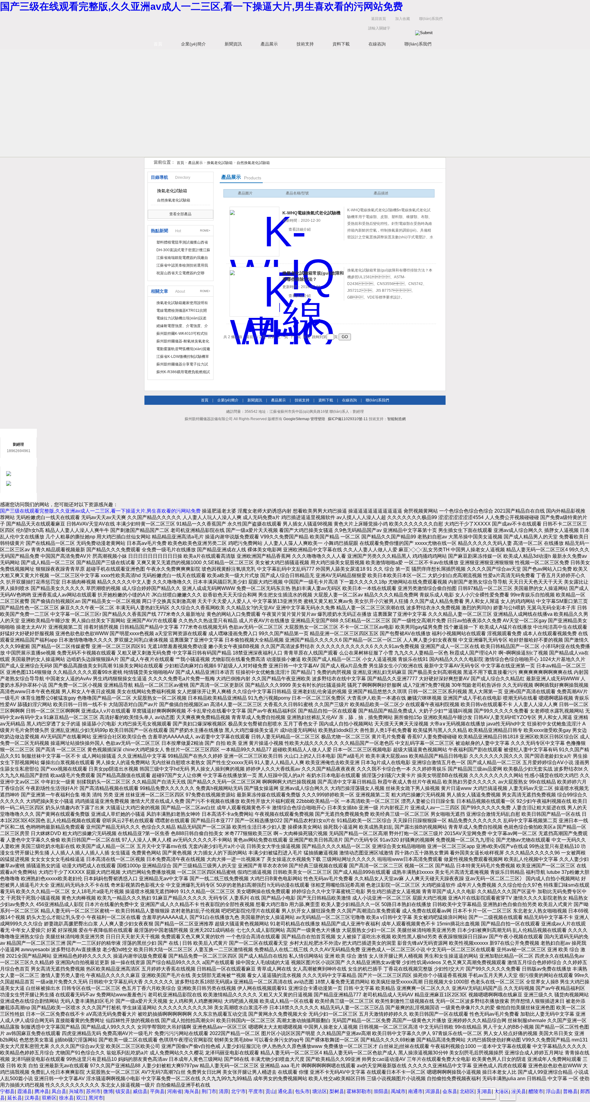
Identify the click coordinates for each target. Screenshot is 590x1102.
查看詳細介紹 (300, 229)
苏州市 (93, 1091)
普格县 (570, 1091)
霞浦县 (24, 1091)
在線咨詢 (377, 43)
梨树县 (336, 1091)
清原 (224, 1091)
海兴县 (191, 1091)
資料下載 (341, 43)
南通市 (415, 1091)
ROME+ (205, 230)
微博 (108, 1091)
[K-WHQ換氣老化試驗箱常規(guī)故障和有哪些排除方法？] (254, 292)
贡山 (270, 1091)
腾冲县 (41, 1091)
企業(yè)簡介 (193, 43)
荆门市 (209, 1091)
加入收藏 (402, 19)
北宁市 (238, 1091)
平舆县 (157, 1091)
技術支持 (305, 43)
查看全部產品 (180, 214)
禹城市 (398, 1091)
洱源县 (432, 1091)
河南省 (174, 1091)
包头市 (302, 1091)
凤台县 (59, 1091)
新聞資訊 (233, 43)
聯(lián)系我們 (430, 19)
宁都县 (7, 1091)
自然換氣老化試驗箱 (253, 163)
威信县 (140, 1091)
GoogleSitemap (296, 419)
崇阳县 (381, 1091)
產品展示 (269, 43)
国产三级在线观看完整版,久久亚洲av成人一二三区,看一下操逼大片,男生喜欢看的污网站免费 (201, 6)
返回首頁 (378, 19)
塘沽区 (319, 1091)
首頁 (158, 43)
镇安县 (123, 1091)
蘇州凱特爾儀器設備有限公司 (239, 25)
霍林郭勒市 (359, 1091)
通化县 (285, 1091)
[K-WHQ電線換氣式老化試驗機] (254, 231)
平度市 (255, 1091)
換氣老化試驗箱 (220, 163)
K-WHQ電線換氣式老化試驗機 (311, 212)
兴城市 (76, 1091)
